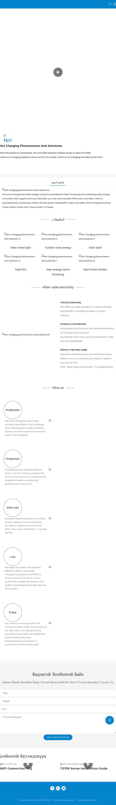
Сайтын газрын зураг (63, 800)
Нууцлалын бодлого (87, 800)
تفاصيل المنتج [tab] (58, 182)
